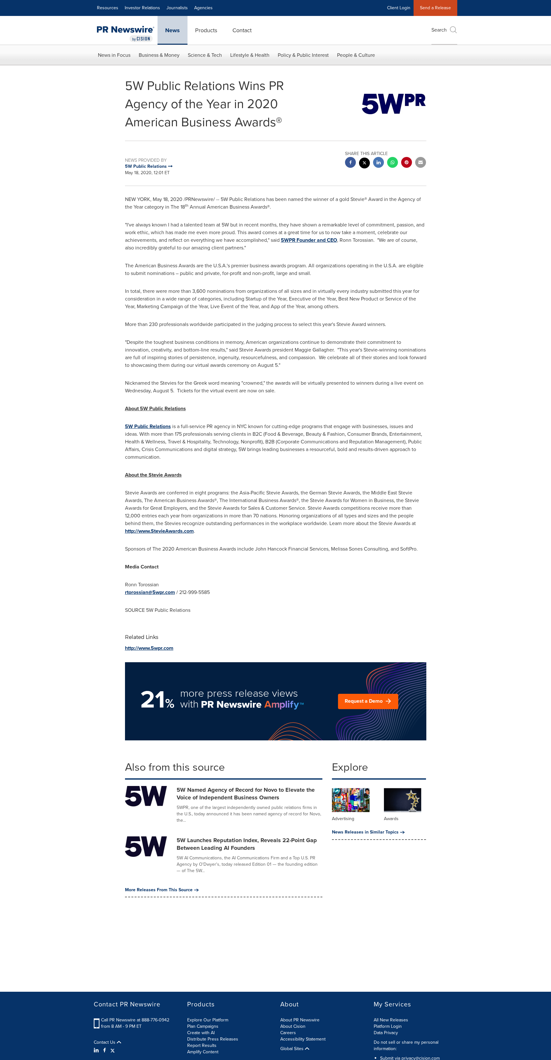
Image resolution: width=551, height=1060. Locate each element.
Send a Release (435, 7)
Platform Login (388, 1026)
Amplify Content (202, 1052)
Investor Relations (142, 7)
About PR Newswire (300, 1020)
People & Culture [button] (356, 55)
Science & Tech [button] (205, 55)
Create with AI (201, 1032)
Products (206, 30)
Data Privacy (386, 1032)
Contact (242, 30)
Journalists (177, 7)
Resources (107, 7)
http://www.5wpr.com (149, 648)
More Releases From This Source (159, 890)
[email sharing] (420, 163)
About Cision (292, 1026)
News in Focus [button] (114, 55)
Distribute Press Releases (212, 1039)
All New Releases (391, 1020)
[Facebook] (104, 1050)
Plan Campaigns (202, 1026)
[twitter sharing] (364, 164)
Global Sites (292, 1049)
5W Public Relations (148, 426)
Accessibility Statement (303, 1039)
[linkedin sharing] (378, 163)
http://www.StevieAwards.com (159, 531)
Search (439, 29)
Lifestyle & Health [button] (249, 55)
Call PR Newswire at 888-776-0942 (135, 1020)
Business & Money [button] (159, 55)
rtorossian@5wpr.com (150, 592)
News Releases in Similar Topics (365, 832)
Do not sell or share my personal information (406, 1045)
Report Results (202, 1045)
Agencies (203, 7)
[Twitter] (112, 1050)
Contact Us (105, 1042)
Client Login (398, 7)
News (172, 30)
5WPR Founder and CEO (309, 240)
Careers (288, 1032)
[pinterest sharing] (406, 163)
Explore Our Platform (207, 1020)
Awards (391, 818)
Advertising (343, 818)
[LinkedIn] (97, 1050)
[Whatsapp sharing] (392, 163)
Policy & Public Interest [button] (303, 55)
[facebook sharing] (350, 163)
